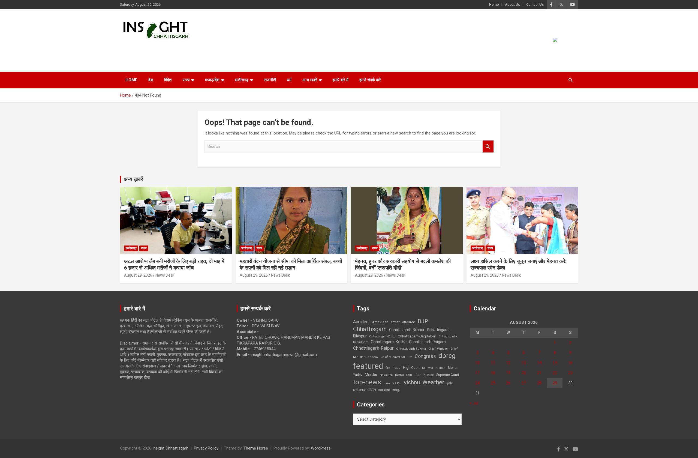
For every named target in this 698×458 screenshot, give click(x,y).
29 (555, 383)
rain (409, 375)
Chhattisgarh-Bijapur (407, 330)
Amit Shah (380, 322)
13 (524, 362)
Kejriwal (427, 368)
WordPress (321, 448)
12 (508, 362)
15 (555, 362)
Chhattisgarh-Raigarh (427, 342)
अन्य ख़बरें (133, 179)
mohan (440, 368)
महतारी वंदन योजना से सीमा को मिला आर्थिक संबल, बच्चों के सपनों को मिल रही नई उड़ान (291, 264)
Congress (425, 356)
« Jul (474, 403)
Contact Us (535, 4)
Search (488, 146)
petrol (399, 375)
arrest (395, 322)
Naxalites (386, 375)
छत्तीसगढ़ (241, 79)
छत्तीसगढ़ (359, 390)
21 (539, 372)
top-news (367, 382)
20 (524, 372)
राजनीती (270, 79)
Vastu (396, 383)
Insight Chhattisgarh (169, 47)
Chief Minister (438, 349)
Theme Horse (255, 448)
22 (555, 372)
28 (539, 383)
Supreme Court (447, 375)
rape (417, 375)
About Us (512, 4)
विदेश (168, 79)
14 (539, 362)
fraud (396, 368)
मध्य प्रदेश (384, 390)
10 (477, 362)
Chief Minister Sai (393, 357)
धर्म (289, 79)
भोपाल (371, 389)
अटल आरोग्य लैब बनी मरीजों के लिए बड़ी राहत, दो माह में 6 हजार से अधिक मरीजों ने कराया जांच (174, 264)
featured (368, 366)
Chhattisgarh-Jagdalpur (417, 336)
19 (508, 372)
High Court (411, 368)
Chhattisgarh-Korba (389, 341)
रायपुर (396, 390)
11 (493, 362)
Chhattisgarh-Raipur (373, 348)
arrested (408, 322)
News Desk (164, 275)
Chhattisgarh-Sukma (411, 349)
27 (524, 383)
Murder (371, 374)
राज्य (186, 79)
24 (477, 383)
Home (494, 4)
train (387, 383)
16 (570, 362)
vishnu (412, 382)
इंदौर (450, 383)
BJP (423, 321)
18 (493, 372)
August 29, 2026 (138, 275)
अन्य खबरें (309, 79)
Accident (361, 321)
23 (570, 372)
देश (150, 79)
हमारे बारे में (340, 79)
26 (508, 383)
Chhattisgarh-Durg (382, 336)
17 (477, 372)
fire (388, 368)
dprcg (447, 356)
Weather (433, 382)
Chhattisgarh (370, 329)
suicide (429, 375)
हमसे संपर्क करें (370, 79)
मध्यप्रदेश (212, 79)
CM (409, 357)
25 (493, 383)
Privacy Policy (206, 448)
